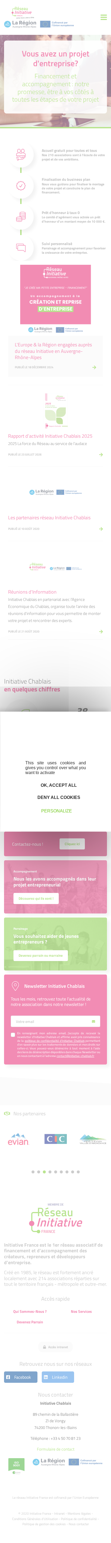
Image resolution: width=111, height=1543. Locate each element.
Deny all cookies (58, 797)
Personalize (56, 811)
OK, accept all (58, 785)
